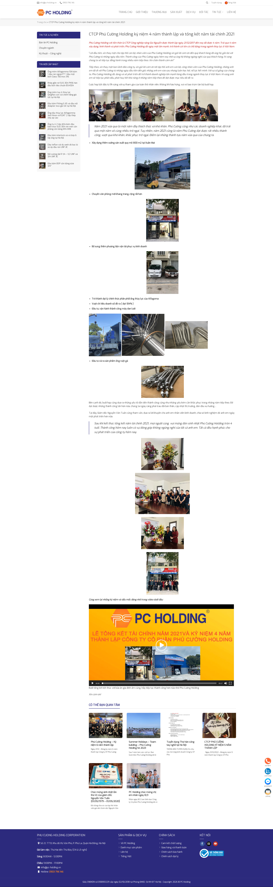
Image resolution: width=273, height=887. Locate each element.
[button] (161, 645)
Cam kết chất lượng (171, 843)
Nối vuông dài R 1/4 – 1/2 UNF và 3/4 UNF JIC (63, 155)
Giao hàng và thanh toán (174, 847)
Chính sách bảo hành (171, 851)
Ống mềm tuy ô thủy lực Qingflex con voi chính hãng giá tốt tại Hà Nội (62, 95)
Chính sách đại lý (169, 856)
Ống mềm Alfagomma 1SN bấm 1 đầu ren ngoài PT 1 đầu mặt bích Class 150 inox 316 (62, 74)
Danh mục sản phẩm (131, 847)
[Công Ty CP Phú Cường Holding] (55, 12)
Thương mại (159, 12)
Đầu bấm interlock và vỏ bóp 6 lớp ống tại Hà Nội (62, 136)
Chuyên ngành (46, 47)
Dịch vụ (191, 12)
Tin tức (216, 12)
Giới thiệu (142, 12)
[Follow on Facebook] (202, 843)
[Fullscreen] (230, 683)
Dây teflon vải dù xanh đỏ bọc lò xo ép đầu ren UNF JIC (63, 146)
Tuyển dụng (216, 2)
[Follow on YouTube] (215, 843)
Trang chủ (125, 12)
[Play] (92, 683)
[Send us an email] (208, 843)
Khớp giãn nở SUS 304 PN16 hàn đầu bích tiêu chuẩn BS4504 (62, 84)
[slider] (159, 683)
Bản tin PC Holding (48, 42)
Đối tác (203, 12)
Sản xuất (176, 12)
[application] (161, 645)
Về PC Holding (128, 843)
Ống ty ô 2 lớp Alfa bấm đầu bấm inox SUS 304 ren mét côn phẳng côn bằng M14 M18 (62, 126)
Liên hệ (231, 12)
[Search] (207, 3)
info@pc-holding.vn (51, 867)
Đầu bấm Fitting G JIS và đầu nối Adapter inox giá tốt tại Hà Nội (62, 104)
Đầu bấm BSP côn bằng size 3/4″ (61, 164)
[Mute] (225, 683)
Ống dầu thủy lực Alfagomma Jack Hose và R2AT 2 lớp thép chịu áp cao (62, 115)
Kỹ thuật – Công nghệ (50, 53)
